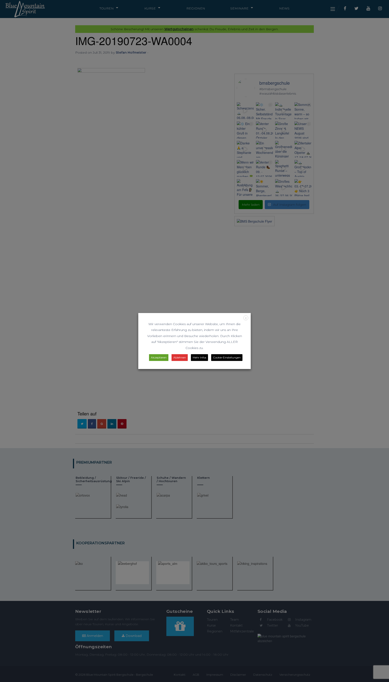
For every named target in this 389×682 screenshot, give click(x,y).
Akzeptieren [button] (159, 357)
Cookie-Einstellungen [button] (227, 357)
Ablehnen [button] (179, 357)
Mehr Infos (199, 357)
